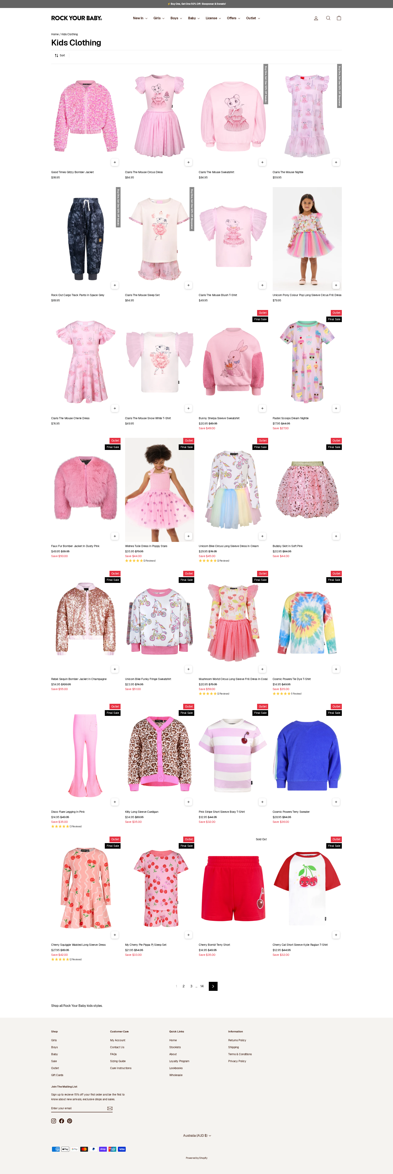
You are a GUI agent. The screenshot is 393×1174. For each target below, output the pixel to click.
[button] (339, 18)
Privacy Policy (237, 1061)
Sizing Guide (117, 1061)
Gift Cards (57, 1075)
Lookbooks (175, 1068)
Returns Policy (237, 1040)
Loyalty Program (179, 1061)
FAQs (113, 1054)
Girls (157, 18)
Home (55, 34)
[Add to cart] (115, 162)
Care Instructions (120, 1068)
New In (138, 18)
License (212, 18)
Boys (175, 18)
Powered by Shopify (196, 1158)
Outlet (251, 18)
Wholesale (175, 1075)
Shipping (233, 1047)
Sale (54, 1061)
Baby (192, 18)
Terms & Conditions (240, 1054)
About (173, 1054)
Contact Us (117, 1047)
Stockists (175, 1047)
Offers (232, 18)
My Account (117, 1040)
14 (201, 986)
